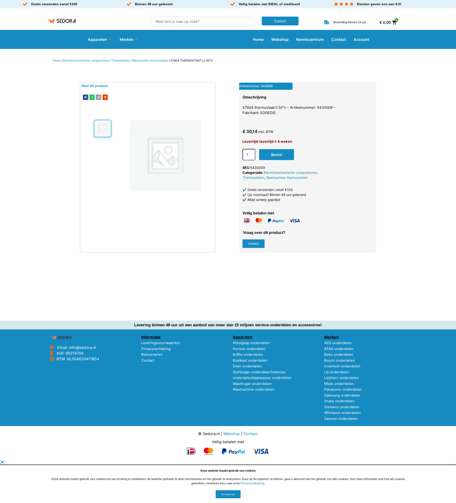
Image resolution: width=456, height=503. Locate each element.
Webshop (231, 433)
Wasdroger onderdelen (252, 383)
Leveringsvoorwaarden (160, 343)
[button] (85, 97)
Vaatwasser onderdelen (272, 377)
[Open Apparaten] (110, 39)
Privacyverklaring (156, 348)
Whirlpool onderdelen (342, 412)
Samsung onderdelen (342, 395)
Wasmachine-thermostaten (150, 60)
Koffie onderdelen (248, 354)
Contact (147, 360)
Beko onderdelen (338, 354)
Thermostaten (120, 60)
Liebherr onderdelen (341, 377)
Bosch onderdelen (339, 360)
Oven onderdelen (247, 366)
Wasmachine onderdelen (253, 389)
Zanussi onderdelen (341, 418)
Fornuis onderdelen (249, 348)
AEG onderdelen (338, 343)
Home (57, 60)
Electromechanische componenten (86, 60)
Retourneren (152, 354)
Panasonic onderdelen (343, 389)
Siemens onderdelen (341, 407)
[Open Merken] (136, 39)
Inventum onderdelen (342, 366)
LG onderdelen (336, 372)
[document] (228, 481)
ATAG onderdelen (339, 348)
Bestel (276, 154)
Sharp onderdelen (339, 401)
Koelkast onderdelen (250, 360)
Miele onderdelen (339, 383)
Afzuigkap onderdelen (251, 343)
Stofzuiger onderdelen (252, 372)
